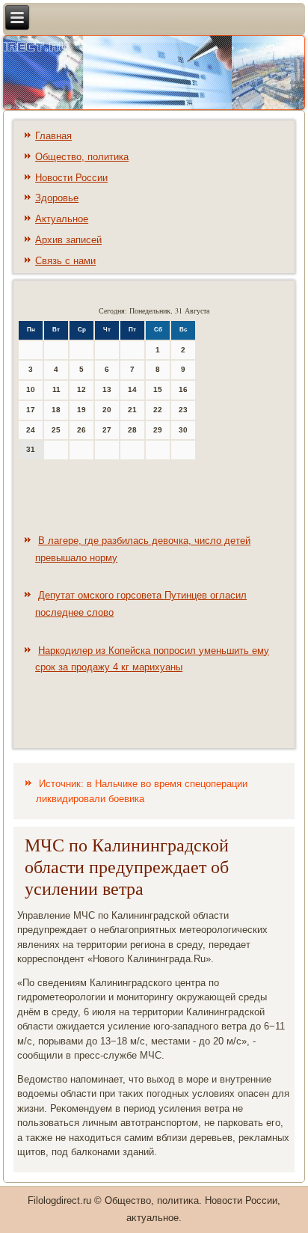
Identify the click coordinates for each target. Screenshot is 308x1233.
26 (81, 430)
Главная (53, 135)
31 (30, 449)
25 (56, 430)
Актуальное (61, 218)
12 (81, 389)
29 (157, 430)
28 (132, 430)
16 (183, 389)
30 (183, 430)
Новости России (71, 177)
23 (183, 410)
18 (56, 410)
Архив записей (68, 239)
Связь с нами (65, 260)
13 (106, 389)
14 (132, 389)
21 (132, 410)
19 (81, 410)
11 (56, 389)
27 (106, 430)
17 (30, 410)
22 (157, 410)
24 (30, 430)
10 (30, 389)
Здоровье (56, 198)
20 (106, 410)
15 (157, 389)
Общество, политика (82, 156)
